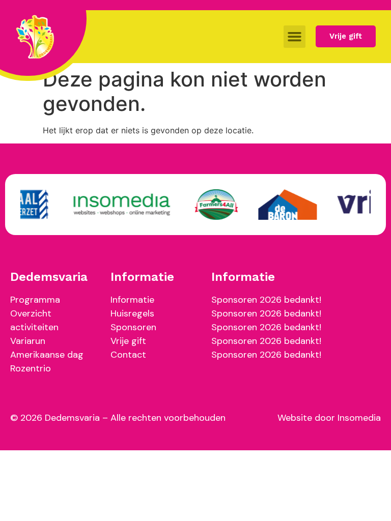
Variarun (27, 341)
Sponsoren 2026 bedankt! (266, 300)
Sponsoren (133, 327)
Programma (35, 300)
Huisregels (132, 313)
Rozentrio (30, 368)
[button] (295, 36)
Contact (128, 355)
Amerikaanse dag (46, 355)
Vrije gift (128, 341)
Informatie (132, 300)
